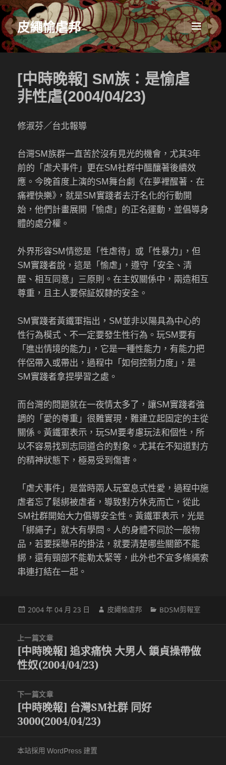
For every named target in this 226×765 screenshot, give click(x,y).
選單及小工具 (196, 26)
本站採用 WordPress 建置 (57, 751)
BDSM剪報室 (180, 610)
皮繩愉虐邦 (49, 26)
